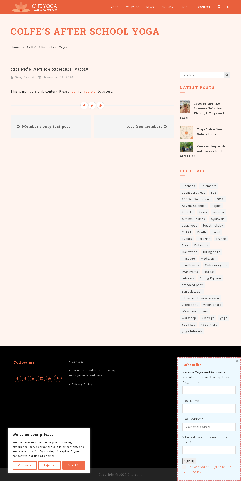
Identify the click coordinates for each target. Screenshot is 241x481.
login (75, 91)
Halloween (189, 252)
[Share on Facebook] (84, 105)
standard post (192, 285)
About (186, 7)
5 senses (188, 186)
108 (213, 192)
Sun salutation (192, 291)
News (150, 7)
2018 (220, 199)
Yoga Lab (188, 324)
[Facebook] (17, 378)
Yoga (114, 7)
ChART (186, 232)
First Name (190, 383)
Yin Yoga (208, 318)
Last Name (190, 401)
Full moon (201, 245)
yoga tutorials (192, 331)
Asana (203, 212)
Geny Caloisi (24, 77)
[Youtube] (49, 378)
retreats (188, 278)
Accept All (74, 465)
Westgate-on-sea (195, 311)
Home (15, 47)
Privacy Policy (82, 384)
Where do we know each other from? (205, 439)
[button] (219, 7)
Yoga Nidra (209, 324)
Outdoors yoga (216, 265)
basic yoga (190, 225)
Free (185, 245)
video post (190, 304)
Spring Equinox (211, 278)
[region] (49, 450)
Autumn (218, 212)
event (216, 232)
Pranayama (190, 271)
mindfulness (190, 265)
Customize (24, 465)
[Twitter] (33, 378)
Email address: (193, 419)
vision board (212, 304)
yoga (223, 318)
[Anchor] (58, 378)
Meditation (209, 258)
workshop (189, 318)
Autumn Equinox (193, 219)
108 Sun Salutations (196, 199)
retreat (209, 271)
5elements (209, 186)
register (90, 91)
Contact (204, 7)
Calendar (168, 7)
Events (187, 238)
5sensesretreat (193, 192)
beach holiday (213, 225)
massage (188, 258)
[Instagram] (41, 378)
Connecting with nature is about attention (202, 151)
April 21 (187, 212)
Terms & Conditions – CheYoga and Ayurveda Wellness (93, 372)
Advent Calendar (194, 206)
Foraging (204, 238)
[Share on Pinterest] (100, 105)
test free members (144, 126)
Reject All (49, 465)
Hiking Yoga (211, 252)
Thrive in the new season (200, 298)
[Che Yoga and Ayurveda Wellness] (39, 7)
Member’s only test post (46, 126)
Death (201, 232)
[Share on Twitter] (92, 105)
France (221, 238)
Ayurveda (132, 7)
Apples (217, 206)
